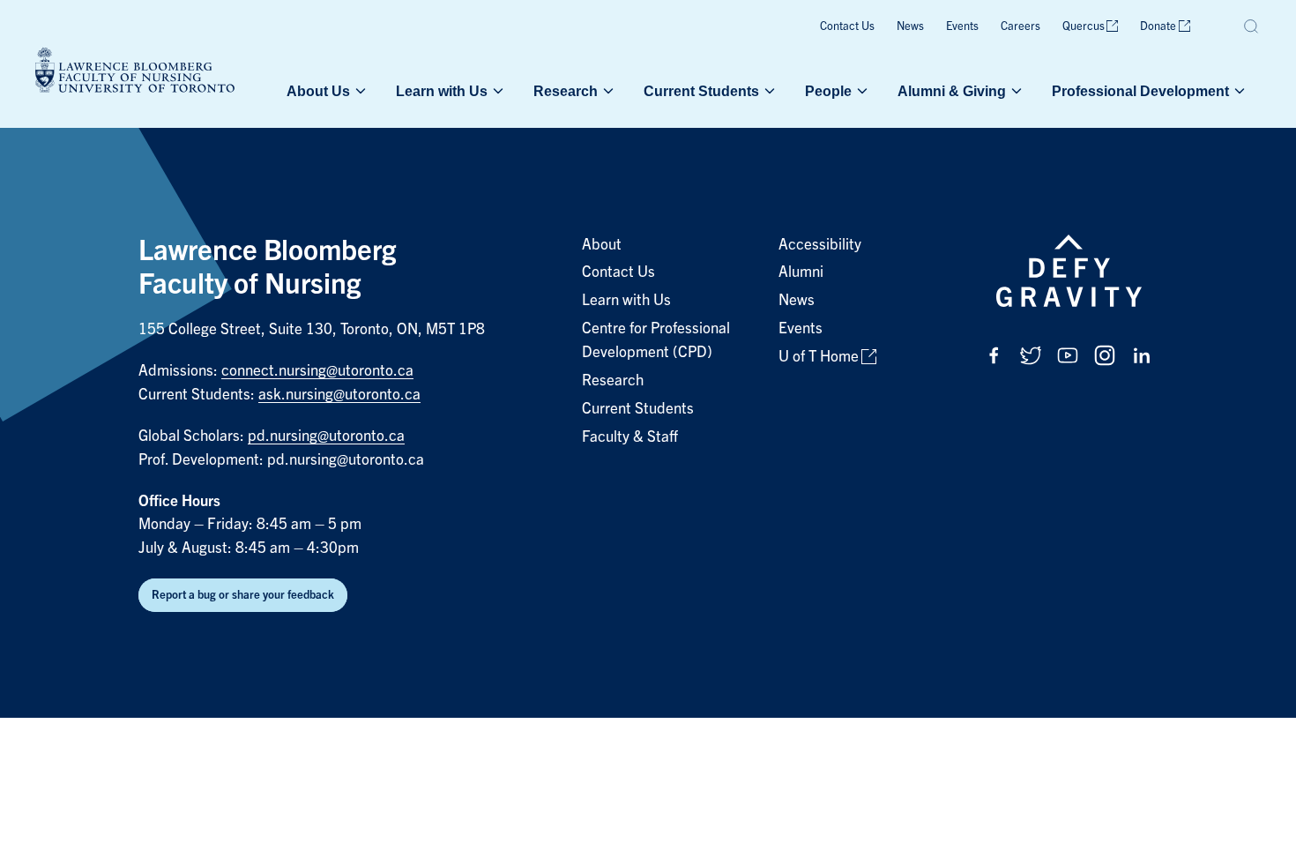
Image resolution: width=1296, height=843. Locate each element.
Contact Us (847, 26)
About (602, 244)
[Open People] (860, 90)
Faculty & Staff (630, 436)
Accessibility (819, 244)
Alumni (800, 272)
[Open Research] (606, 90)
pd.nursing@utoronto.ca (326, 436)
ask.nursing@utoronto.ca (339, 394)
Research (565, 91)
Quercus (1083, 26)
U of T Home (818, 356)
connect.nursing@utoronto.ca (317, 370)
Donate (1158, 26)
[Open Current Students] (768, 90)
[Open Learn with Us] (496, 90)
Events (962, 26)
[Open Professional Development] (1238, 90)
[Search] (1252, 26)
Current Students (701, 91)
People (828, 91)
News (910, 26)
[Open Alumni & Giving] (1015, 90)
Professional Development (1140, 91)
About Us (318, 91)
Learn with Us (442, 91)
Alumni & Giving (952, 91)
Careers (1020, 26)
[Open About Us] (359, 90)
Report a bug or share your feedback (243, 595)
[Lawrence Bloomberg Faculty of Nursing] (135, 73)
